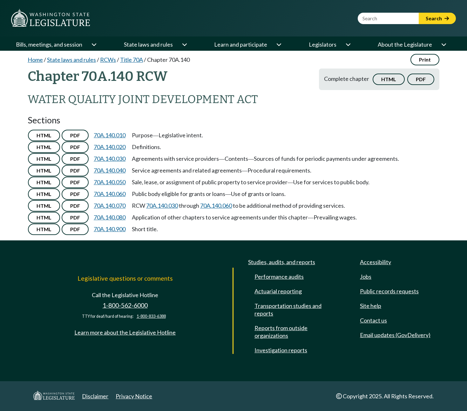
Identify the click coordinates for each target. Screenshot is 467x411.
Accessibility (375, 261)
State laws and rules (148, 44)
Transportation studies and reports (287, 309)
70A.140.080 (109, 217)
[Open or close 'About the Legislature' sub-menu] (443, 44)
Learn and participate (240, 44)
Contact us (373, 320)
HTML (388, 79)
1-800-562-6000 (125, 305)
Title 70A (131, 59)
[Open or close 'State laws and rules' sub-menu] (184, 44)
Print (425, 59)
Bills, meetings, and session (49, 44)
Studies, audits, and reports (281, 261)
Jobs (365, 276)
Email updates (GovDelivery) (395, 334)
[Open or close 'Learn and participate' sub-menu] (279, 44)
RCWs (108, 59)
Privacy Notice (134, 396)
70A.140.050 (109, 182)
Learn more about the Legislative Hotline (125, 332)
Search (434, 18)
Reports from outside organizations (281, 331)
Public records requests (389, 291)
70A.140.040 (109, 170)
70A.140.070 (109, 205)
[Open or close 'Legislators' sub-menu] (348, 44)
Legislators (322, 44)
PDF (421, 79)
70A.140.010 (109, 135)
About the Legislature (405, 44)
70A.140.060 (109, 193)
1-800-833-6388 (151, 316)
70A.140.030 (109, 158)
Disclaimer (95, 396)
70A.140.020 (109, 146)
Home (35, 59)
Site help (370, 305)
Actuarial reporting (278, 291)
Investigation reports (280, 350)
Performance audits (279, 276)
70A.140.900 (109, 228)
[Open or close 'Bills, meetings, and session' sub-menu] (94, 44)
